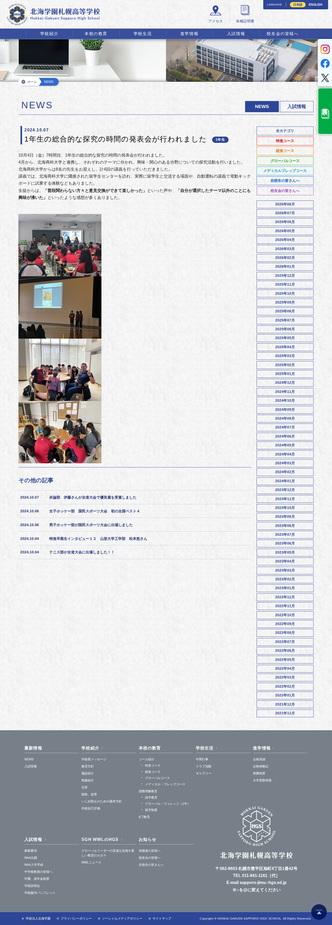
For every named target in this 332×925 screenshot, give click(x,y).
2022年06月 (285, 650)
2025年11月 (285, 284)
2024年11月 (285, 392)
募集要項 (30, 851)
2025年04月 (285, 347)
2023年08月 (285, 526)
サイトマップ (162, 918)
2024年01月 (285, 481)
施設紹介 (87, 773)
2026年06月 (285, 222)
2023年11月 (285, 499)
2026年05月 (285, 231)
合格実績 (259, 759)
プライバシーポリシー (76, 918)
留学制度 (151, 810)
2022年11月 (285, 606)
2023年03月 (285, 570)
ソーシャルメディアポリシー (122, 918)
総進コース (285, 151)
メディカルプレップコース (285, 171)
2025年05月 (285, 338)
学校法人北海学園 (38, 918)
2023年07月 (285, 534)
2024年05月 (285, 445)
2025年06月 (285, 329)
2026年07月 (285, 213)
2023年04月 (285, 561)
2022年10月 (285, 615)
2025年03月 (285, 356)
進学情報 (189, 33)
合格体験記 (260, 766)
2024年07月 (285, 427)
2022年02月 (285, 686)
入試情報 (236, 33)
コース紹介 (146, 759)
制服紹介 (87, 780)
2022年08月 (285, 633)
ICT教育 (144, 817)
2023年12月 (285, 490)
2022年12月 (285, 597)
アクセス (215, 21)
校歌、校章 (89, 794)
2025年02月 (285, 365)
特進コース (285, 141)
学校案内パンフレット (40, 893)
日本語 (297, 4)
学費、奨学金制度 (36, 879)
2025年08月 (285, 311)
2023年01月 (285, 588)
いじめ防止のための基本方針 (101, 801)
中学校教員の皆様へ (38, 872)
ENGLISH (315, 4)
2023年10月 (285, 508)
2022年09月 (285, 624)
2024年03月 (285, 463)
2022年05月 (285, 660)
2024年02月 (285, 472)
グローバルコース (285, 161)
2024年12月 (285, 382)
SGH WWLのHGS (100, 839)
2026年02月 (285, 258)
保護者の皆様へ (150, 851)
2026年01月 (285, 266)
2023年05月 (285, 552)
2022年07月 (285, 642)
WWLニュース (91, 862)
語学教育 (151, 797)
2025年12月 (285, 275)
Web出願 (30, 858)
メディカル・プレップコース (165, 784)
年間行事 (202, 759)
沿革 (84, 787)
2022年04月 (285, 668)
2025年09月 (285, 302)
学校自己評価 (90, 808)
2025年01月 (285, 374)
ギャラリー (203, 773)
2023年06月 (285, 543)
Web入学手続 (33, 865)
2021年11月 (285, 713)
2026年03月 (285, 249)
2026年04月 (285, 240)
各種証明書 (245, 21)
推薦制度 (259, 773)
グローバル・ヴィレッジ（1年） (167, 804)
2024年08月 (285, 418)
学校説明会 (32, 886)
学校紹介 (49, 33)
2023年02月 (285, 579)
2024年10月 (285, 400)
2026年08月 (285, 204)
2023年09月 (285, 516)
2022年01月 (285, 695)
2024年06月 (285, 436)
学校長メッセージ (93, 759)
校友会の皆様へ (283, 33)
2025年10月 (285, 293)
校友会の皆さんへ (285, 191)
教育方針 (87, 766)
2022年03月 (285, 677)
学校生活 (143, 33)
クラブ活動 (203, 766)
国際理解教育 (148, 791)
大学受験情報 (262, 780)
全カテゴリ (285, 131)
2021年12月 (285, 704)
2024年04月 (285, 454)
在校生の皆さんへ (285, 180)
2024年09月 (285, 409)
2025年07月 (285, 320)
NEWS (29, 759)
